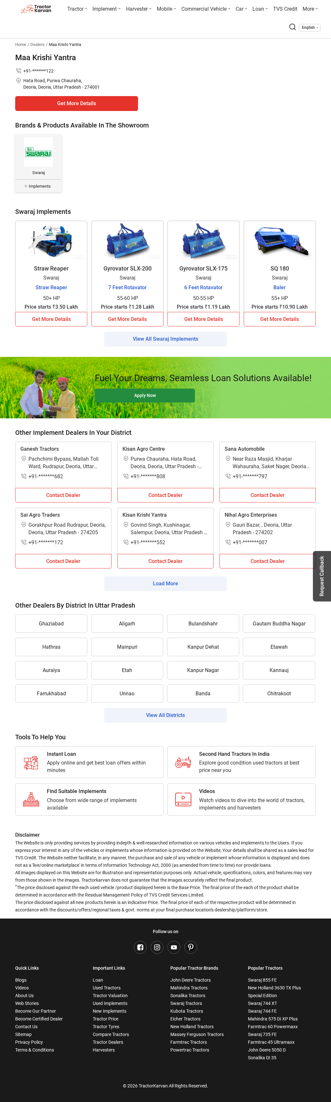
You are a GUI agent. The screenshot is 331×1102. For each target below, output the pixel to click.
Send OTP (222, 45)
